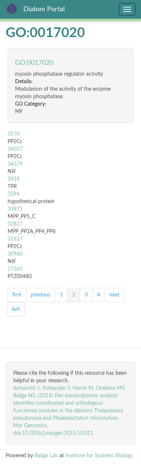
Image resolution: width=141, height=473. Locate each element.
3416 (14, 179)
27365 (15, 269)
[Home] (11, 8)
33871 (15, 209)
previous (40, 295)
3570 (14, 134)
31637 (15, 239)
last (16, 309)
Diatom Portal (44, 9)
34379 (15, 164)
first (16, 295)
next (114, 295)
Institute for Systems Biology (98, 455)
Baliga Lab (46, 455)
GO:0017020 (34, 63)
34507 (15, 149)
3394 (14, 194)
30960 (15, 254)
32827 (15, 224)
